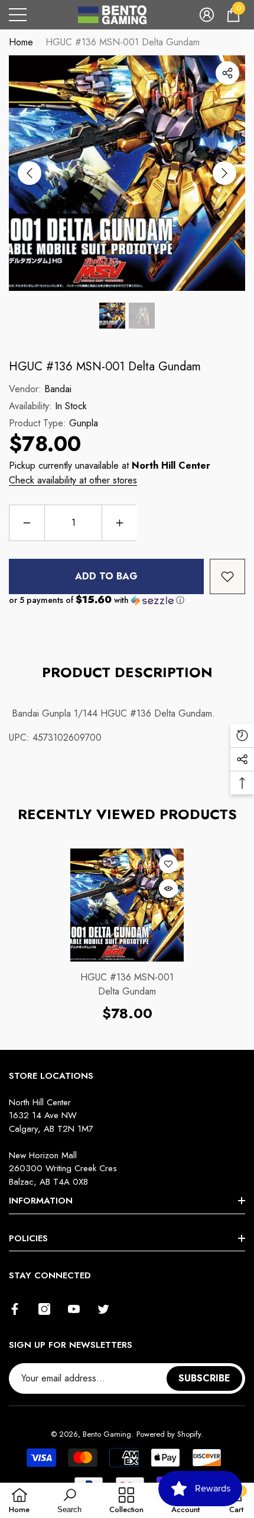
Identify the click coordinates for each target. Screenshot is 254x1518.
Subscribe (204, 1378)
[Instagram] (44, 1309)
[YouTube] (74, 1309)
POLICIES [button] (28, 1238)
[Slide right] (224, 173)
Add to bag (106, 576)
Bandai (57, 389)
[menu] (18, 15)
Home (21, 42)
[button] (207, 15)
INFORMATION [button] (41, 1200)
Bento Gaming (107, 1434)
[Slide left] (29, 173)
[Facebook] (15, 1309)
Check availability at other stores (73, 480)
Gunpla (83, 423)
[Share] (227, 73)
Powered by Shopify (168, 1434)
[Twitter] (103, 1309)
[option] (127, 173)
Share (227, 73)
